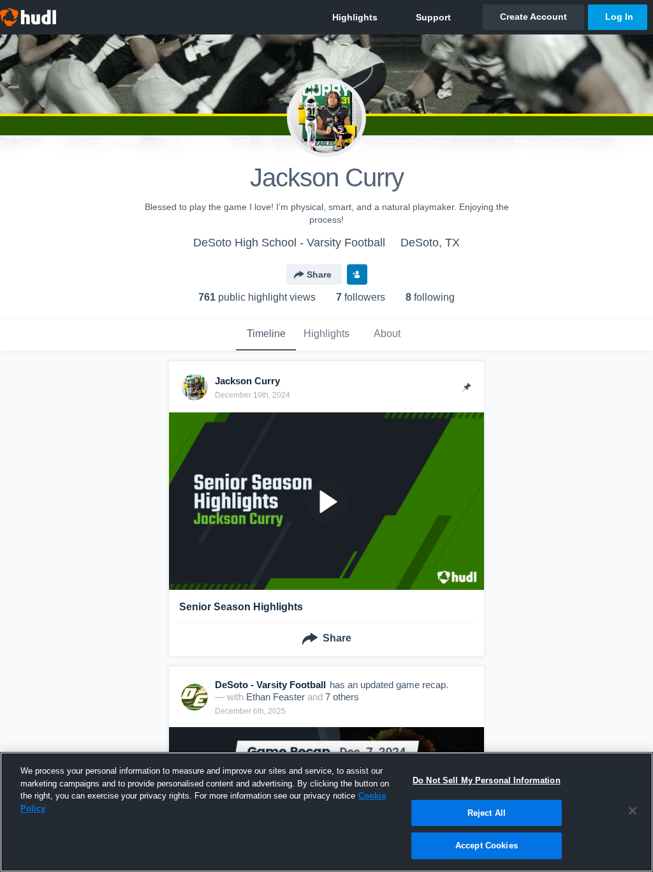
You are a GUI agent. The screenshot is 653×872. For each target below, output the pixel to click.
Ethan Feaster (275, 696)
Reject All (486, 813)
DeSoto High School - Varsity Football (289, 242)
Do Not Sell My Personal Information (487, 780)
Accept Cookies (486, 845)
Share (319, 274)
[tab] (266, 334)
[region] (326, 812)
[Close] (633, 811)
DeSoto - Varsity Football (270, 684)
